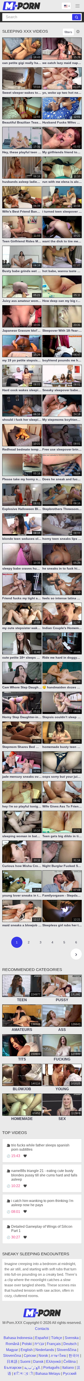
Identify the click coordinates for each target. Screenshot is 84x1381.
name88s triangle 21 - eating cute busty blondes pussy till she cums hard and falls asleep (44, 1175)
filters (68, 32)
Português (51, 1367)
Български (13, 1367)
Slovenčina (12, 1355)
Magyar (12, 1350)
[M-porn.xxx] (22, 6)
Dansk (38, 1361)
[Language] (66, 6)
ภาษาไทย (58, 1355)
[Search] (76, 17)
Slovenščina (66, 1350)
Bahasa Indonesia (18, 1338)
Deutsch (70, 1344)
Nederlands (44, 1350)
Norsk (43, 1355)
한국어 (74, 1355)
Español (41, 1338)
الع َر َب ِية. (32, 1367)
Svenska (72, 1338)
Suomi (25, 1361)
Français (54, 1344)
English (27, 1350)
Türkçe (56, 1338)
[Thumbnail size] (78, 31)
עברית (39, 1344)
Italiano (68, 1367)
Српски (30, 1355)
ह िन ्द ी (23, 1373)
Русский (69, 1373)
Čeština (69, 1361)
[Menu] (77, 5)
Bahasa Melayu (47, 1373)
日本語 (12, 1361)
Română (12, 1344)
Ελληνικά (53, 1361)
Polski (27, 1344)
